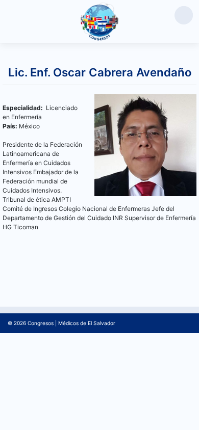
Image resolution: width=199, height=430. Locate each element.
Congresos (41, 323)
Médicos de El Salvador (86, 323)
